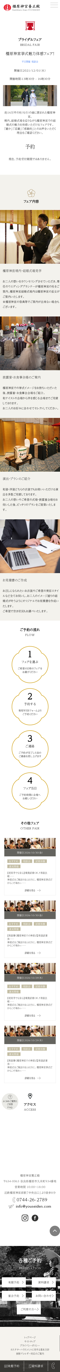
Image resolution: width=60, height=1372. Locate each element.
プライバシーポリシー (30, 1345)
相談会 (35, 61)
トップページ (30, 1337)
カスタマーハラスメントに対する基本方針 (30, 1349)
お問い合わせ (44, 1296)
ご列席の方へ (29, 1309)
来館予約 (14, 1366)
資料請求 (37, 1366)
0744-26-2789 (32, 1199)
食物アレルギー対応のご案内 (30, 1353)
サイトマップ (30, 1341)
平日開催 (26, 61)
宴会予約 (13, 1296)
